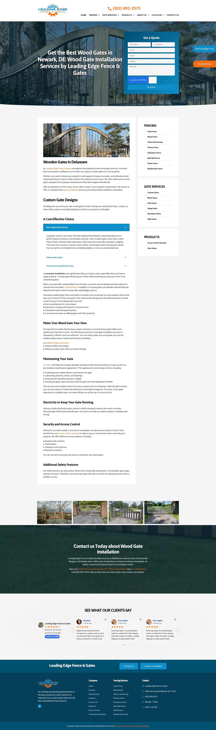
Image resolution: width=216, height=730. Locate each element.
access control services (68, 433)
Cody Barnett (158, 621)
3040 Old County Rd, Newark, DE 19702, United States (102, 569)
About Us (142, 15)
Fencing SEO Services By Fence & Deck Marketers (132, 726)
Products (127, 15)
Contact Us (172, 15)
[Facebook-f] (39, 706)
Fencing (93, 15)
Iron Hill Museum (139, 569)
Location (156, 15)
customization (70, 287)
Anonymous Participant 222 (94, 621)
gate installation (71, 190)
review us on (51, 636)
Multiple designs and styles (57, 343)
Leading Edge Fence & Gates (58, 168)
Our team (47, 365)
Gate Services (109, 15)
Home (83, 15)
